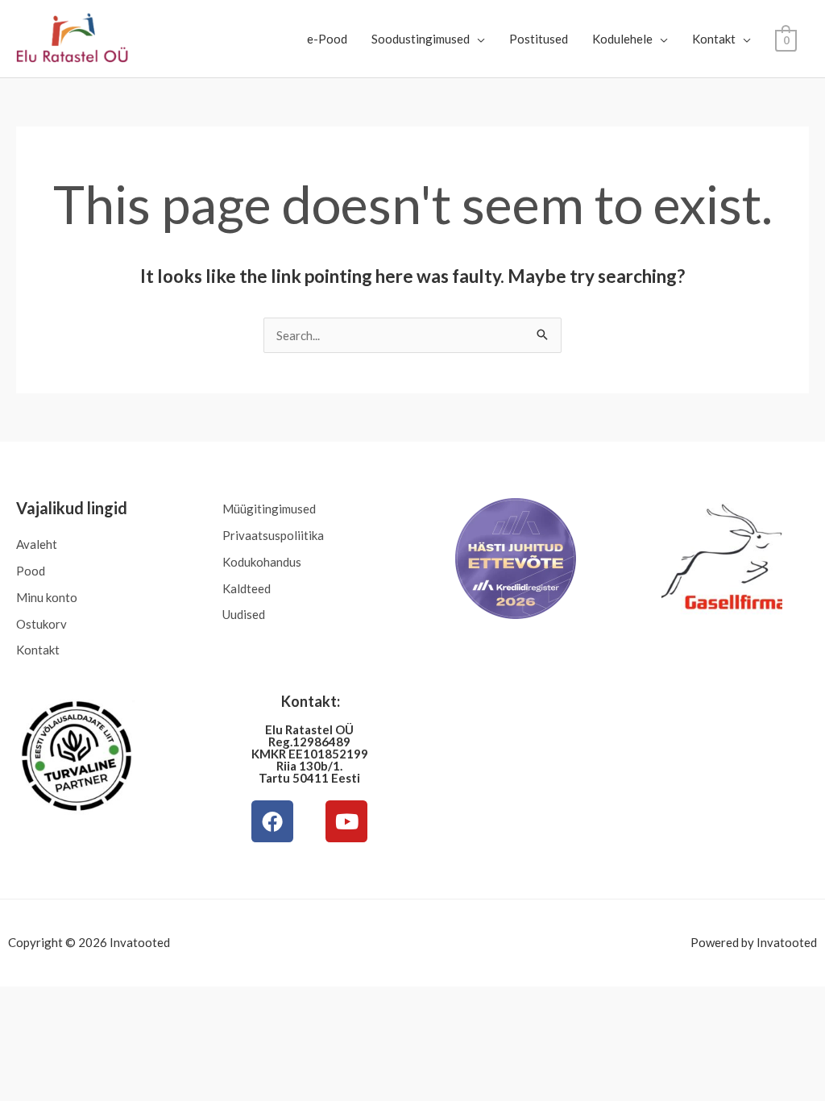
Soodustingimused (420, 38)
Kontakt (714, 38)
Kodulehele (622, 38)
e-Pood (327, 38)
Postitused (538, 38)
